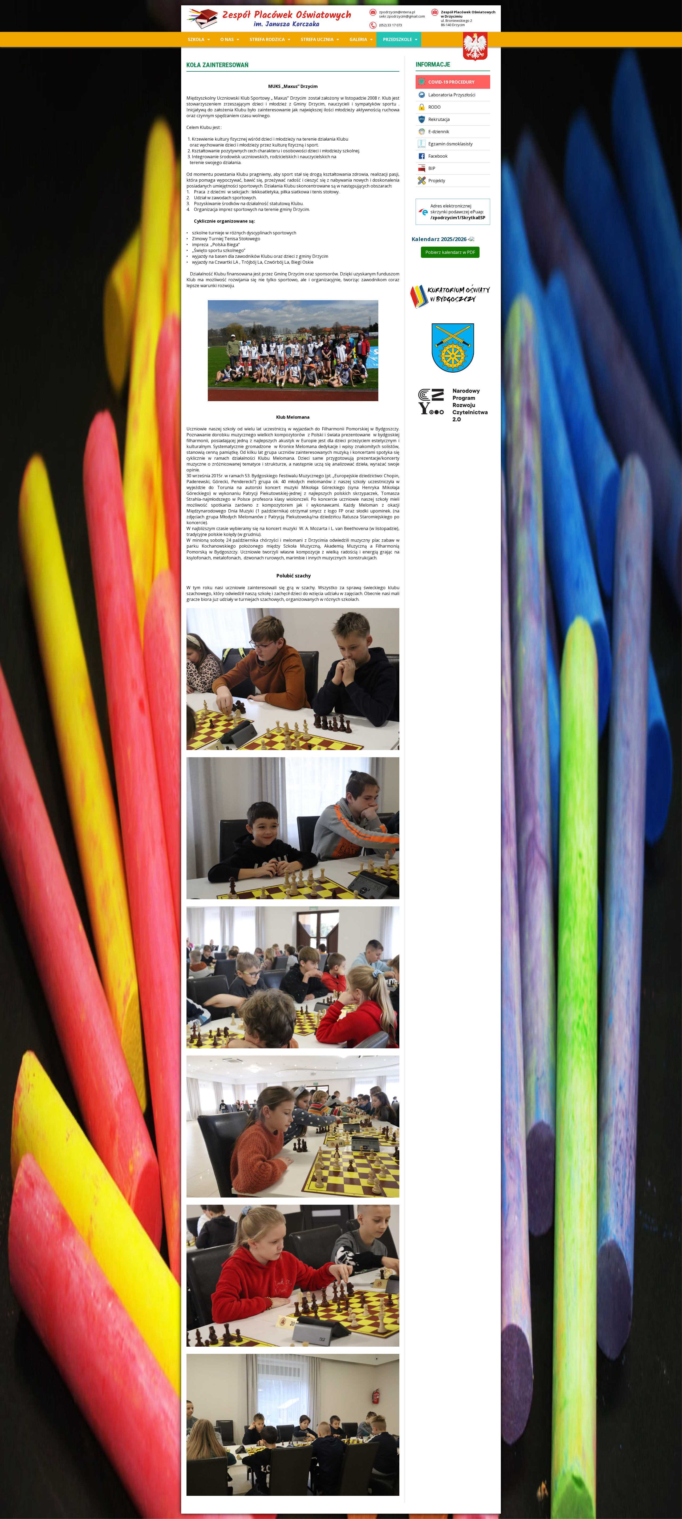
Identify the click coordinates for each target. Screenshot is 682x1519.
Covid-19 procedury (451, 82)
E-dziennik (438, 132)
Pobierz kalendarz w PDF (450, 252)
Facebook (438, 156)
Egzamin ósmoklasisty (450, 144)
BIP (431, 168)
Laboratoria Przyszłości (451, 95)
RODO (434, 107)
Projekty (436, 181)
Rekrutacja (439, 119)
